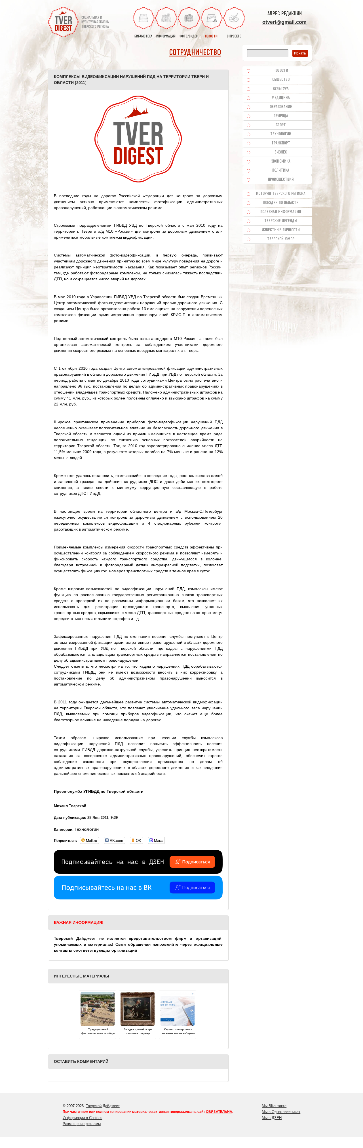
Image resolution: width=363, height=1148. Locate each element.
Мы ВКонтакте (274, 1106)
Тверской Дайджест (103, 1106)
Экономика (280, 161)
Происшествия (281, 180)
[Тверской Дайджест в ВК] (138, 898)
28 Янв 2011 (97, 817)
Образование (281, 107)
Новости (280, 71)
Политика (280, 171)
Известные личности (281, 230)
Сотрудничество (195, 53)
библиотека (143, 36)
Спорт (281, 125)
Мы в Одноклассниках (281, 1112)
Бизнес (281, 152)
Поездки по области (281, 203)
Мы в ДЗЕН (272, 1118)
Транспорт (280, 143)
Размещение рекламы (82, 1124)
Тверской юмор (280, 239)
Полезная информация (280, 212)
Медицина (281, 98)
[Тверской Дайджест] (63, 23)
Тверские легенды (280, 221)
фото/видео (189, 36)
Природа (281, 116)
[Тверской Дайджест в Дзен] (138, 872)
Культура (281, 89)
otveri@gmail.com (284, 22)
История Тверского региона (280, 194)
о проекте (234, 36)
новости (211, 36)
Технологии (87, 829)
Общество (281, 80)
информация (166, 36)
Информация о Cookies (82, 1118)
